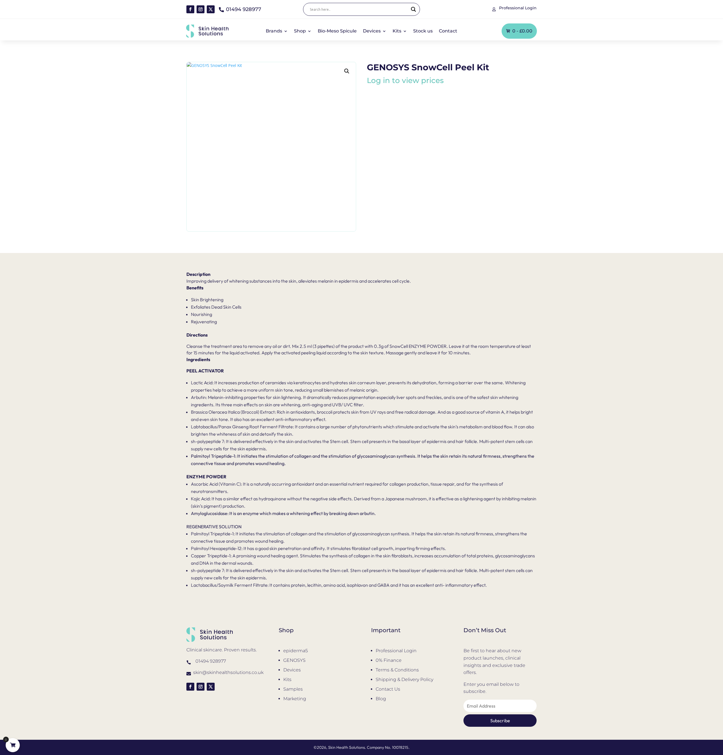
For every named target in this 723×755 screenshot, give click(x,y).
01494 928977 (210, 661)
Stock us (423, 31)
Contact (448, 31)
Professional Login (396, 650)
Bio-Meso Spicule (337, 31)
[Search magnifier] (413, 9)
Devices (372, 31)
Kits (397, 31)
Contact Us (388, 689)
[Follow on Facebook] (190, 9)
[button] (347, 71)
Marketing (294, 698)
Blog (381, 698)
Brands (274, 31)
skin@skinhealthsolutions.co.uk (228, 672)
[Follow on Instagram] (200, 9)
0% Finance (389, 660)
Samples (293, 689)
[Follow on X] (211, 9)
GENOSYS (294, 660)
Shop (300, 31)
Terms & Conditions (397, 670)
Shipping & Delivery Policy (404, 679)
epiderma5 (295, 650)
